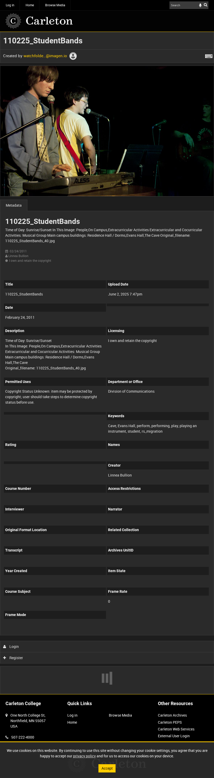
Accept (107, 768)
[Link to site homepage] (39, 21)
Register (16, 657)
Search (205, 5)
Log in (10, 5)
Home (30, 5)
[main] (107, 363)
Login (14, 646)
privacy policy (84, 755)
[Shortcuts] (208, 55)
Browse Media (55, 5)
